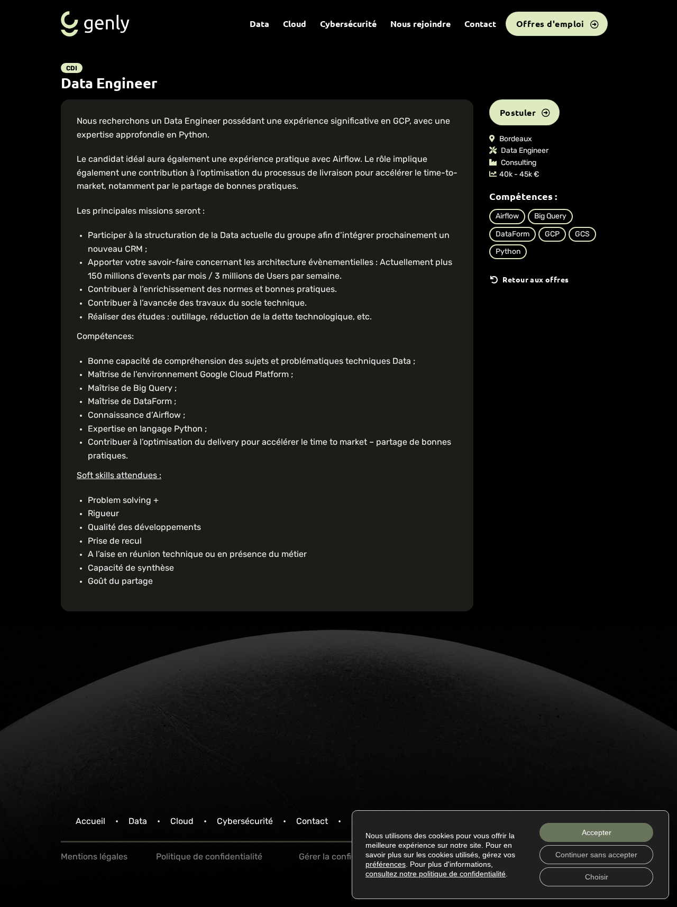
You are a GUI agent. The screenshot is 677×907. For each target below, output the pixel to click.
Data (259, 23)
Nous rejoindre (420, 23)
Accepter (596, 832)
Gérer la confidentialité (344, 857)
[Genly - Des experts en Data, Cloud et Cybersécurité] (95, 23)
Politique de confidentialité (209, 857)
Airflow (507, 217)
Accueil (90, 822)
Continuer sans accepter (596, 854)
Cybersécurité (348, 23)
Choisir (596, 877)
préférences (385, 864)
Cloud (294, 23)
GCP (552, 235)
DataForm (512, 235)
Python (508, 252)
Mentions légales (94, 857)
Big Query (550, 217)
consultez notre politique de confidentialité (435, 873)
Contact (480, 23)
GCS (582, 235)
